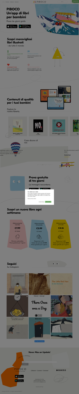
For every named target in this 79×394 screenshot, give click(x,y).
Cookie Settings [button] (41, 201)
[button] (37, 201)
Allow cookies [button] (48, 201)
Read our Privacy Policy (32, 198)
